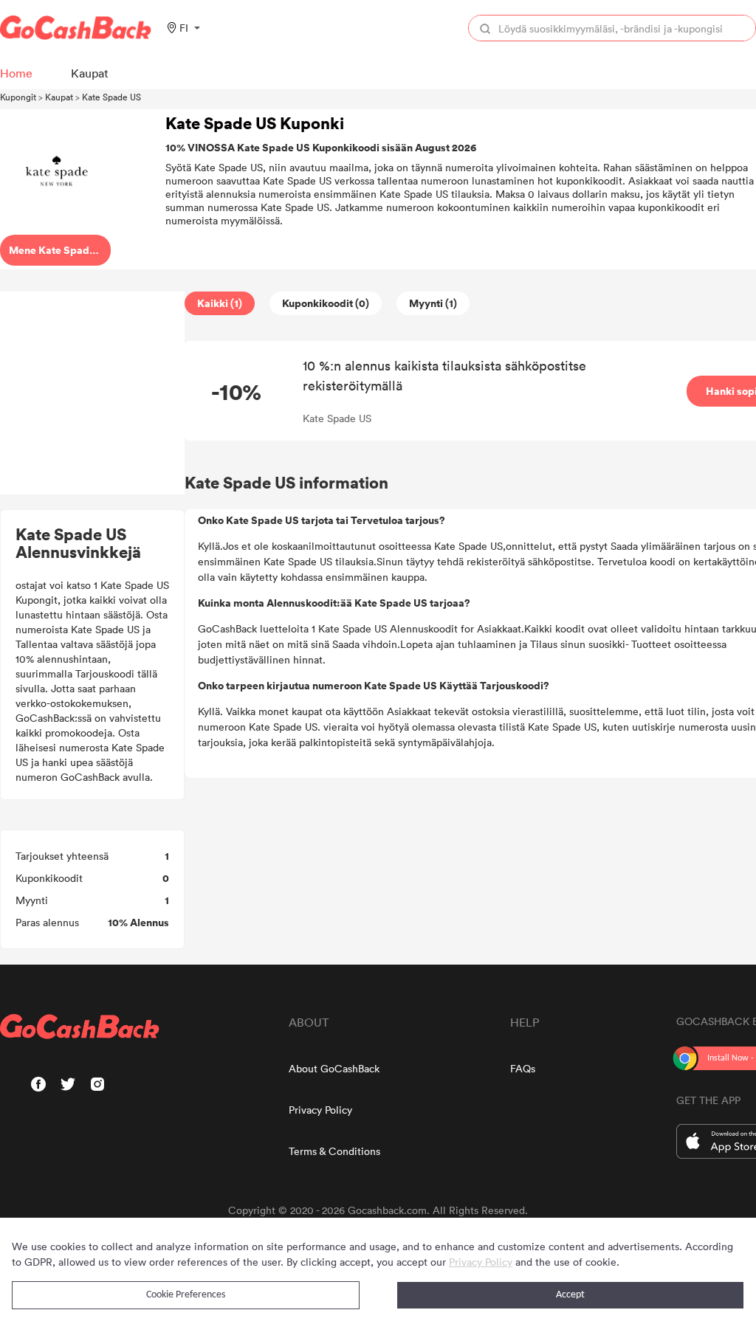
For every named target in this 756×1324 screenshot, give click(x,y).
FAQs (522, 1068)
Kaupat (59, 96)
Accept (570, 1294)
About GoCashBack (334, 1068)
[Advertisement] (92, 393)
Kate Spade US (111, 96)
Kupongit (18, 96)
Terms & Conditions (334, 1151)
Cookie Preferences (185, 1294)
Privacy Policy (320, 1110)
